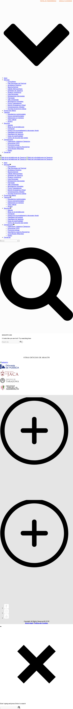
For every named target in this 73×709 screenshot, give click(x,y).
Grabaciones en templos (16, 118)
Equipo (10, 150)
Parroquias (11, 98)
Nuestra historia (13, 87)
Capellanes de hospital (15, 132)
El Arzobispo (12, 82)
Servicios (7, 123)
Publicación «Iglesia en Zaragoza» (19, 141)
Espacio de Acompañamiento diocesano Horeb (23, 130)
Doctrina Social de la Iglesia (17, 109)
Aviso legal (29, 623)
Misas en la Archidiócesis (16, 127)
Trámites (7, 112)
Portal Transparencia (14, 103)
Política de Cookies (41, 623)
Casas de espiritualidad (15, 136)
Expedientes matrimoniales (17, 114)
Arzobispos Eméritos (14, 85)
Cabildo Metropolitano (15, 89)
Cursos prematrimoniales (16, 116)
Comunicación (8, 140)
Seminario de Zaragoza (15, 91)
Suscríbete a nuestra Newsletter (19, 147)
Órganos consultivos (14, 92)
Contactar (7, 152)
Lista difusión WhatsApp (16, 149)
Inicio (5, 78)
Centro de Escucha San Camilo (18, 138)
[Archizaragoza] (26, 158)
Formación (11, 129)
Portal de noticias (13, 145)
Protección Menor (10, 111)
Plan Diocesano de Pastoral (17, 83)
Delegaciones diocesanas (16, 96)
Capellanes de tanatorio (15, 134)
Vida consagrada (13, 100)
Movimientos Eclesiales (15, 101)
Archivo (10, 121)
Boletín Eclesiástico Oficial (17, 105)
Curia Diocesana (13, 94)
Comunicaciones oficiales (16, 107)
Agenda (10, 125)
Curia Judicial (12, 120)
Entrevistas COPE (13, 143)
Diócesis (7, 80)
